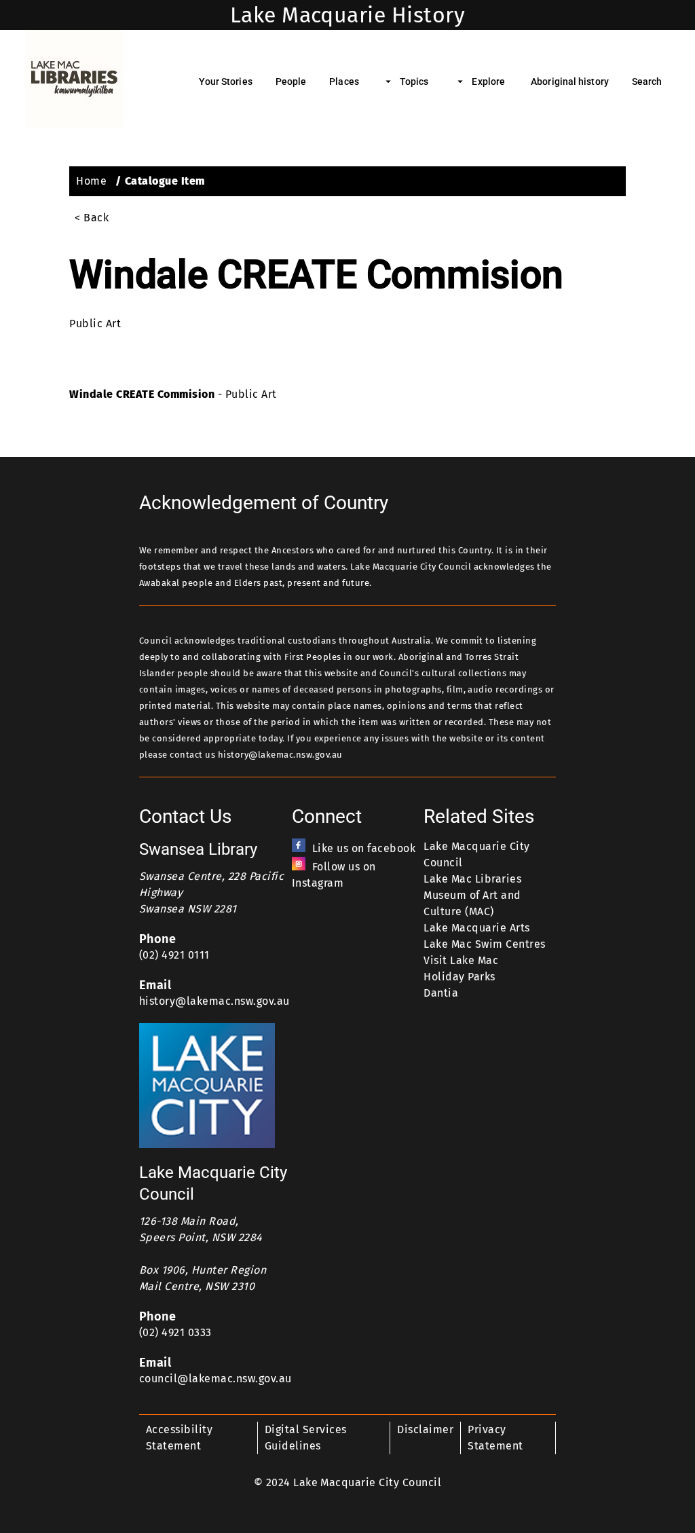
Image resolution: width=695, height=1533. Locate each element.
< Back (92, 217)
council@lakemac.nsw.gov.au (215, 1378)
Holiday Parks (459, 976)
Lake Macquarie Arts (476, 927)
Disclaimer (425, 1429)
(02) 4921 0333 (175, 1332)
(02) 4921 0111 (174, 954)
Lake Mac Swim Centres (484, 944)
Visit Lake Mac (461, 960)
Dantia (441, 992)
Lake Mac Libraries (472, 878)
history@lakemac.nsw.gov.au (214, 1001)
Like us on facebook (363, 848)
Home (91, 180)
